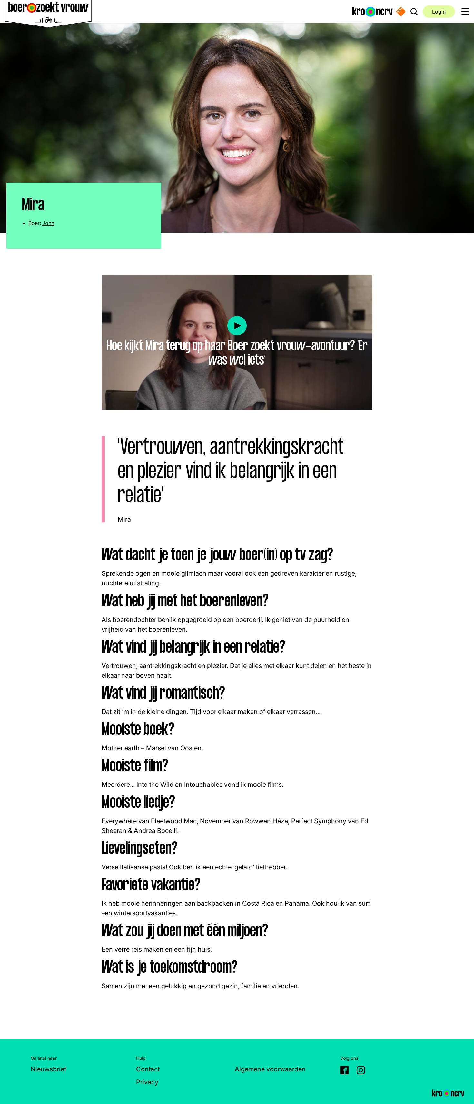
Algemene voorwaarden (270, 1069)
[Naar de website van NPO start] (401, 11)
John (48, 223)
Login (439, 11)
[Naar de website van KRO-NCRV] (372, 11)
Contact (148, 1069)
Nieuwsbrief (48, 1069)
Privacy (147, 1082)
